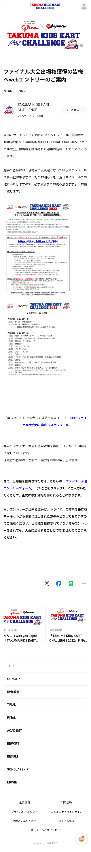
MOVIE (12, 782)
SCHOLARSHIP (18, 769)
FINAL (11, 717)
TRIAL (11, 704)
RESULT (13, 756)
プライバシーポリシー (24, 811)
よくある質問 (66, 821)
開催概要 (13, 692)
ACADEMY (14, 730)
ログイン (83, 6)
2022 (21, 91)
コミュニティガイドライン (66, 811)
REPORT (13, 743)
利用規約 (66, 802)
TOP (10, 666)
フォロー (76, 110)
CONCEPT (14, 679)
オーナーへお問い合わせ (45, 830)
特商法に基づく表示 (24, 821)
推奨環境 (24, 802)
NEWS (8, 91)
